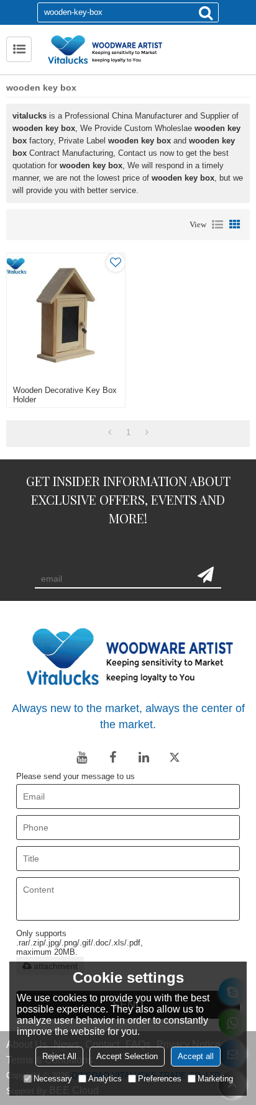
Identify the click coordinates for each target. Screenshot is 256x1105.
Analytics (105, 1078)
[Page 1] (109, 432)
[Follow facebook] (112, 757)
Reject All (59, 1056)
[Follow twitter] (174, 757)
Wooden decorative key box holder (65, 395)
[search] (205, 12)
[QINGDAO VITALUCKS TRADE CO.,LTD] (143, 49)
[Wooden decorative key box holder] (66, 316)
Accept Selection (127, 1056)
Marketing (215, 1078)
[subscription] (205, 574)
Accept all (196, 1056)
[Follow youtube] (81, 757)
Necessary (53, 1078)
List (217, 224)
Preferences (159, 1078)
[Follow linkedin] (143, 757)
